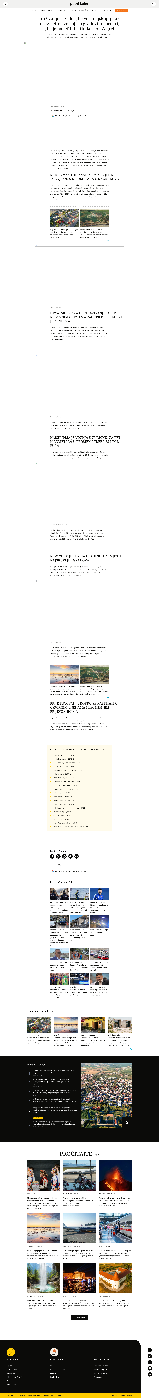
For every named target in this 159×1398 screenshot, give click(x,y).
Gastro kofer (54, 1352)
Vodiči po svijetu (100, 1370)
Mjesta (34, 10)
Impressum (10, 1395)
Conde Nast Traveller (70, 328)
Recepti (53, 1373)
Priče (52, 1366)
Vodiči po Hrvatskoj (101, 1366)
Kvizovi (95, 10)
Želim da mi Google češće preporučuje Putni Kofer (71, 116)
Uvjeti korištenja (48, 1395)
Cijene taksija (56, 864)
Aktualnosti (106, 10)
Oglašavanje (21, 1395)
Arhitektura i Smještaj (78, 10)
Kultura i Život (46, 10)
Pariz (83, 570)
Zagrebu (55, 336)
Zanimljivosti (55, 1377)
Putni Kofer (79, 4)
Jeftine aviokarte (100, 1373)
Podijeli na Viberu (70, 856)
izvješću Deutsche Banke (90, 191)
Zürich (82, 452)
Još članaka (79, 1317)
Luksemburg (92, 570)
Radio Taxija (72, 336)
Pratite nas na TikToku (150, 1362)
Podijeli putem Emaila (76, 856)
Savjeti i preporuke (57, 1370)
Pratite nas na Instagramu (150, 1356)
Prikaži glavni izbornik (5, 4)
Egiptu (73, 458)
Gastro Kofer (121, 10)
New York (65, 654)
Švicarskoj (91, 452)
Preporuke (61, 10)
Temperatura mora (101, 1377)
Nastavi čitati (51, 1073)
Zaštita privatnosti (34, 1395)
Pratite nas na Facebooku (150, 1350)
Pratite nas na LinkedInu (150, 1374)
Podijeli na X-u (58, 856)
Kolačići (59, 1395)
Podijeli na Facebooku (52, 856)
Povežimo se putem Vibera (150, 1368)
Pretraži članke (153, 4)
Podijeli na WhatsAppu (64, 856)
